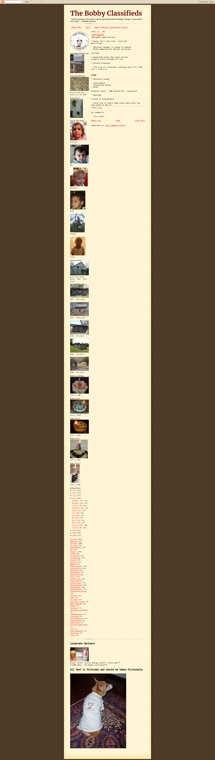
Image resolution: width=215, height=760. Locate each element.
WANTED (72, 564)
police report (75, 583)
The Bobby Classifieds (106, 13)
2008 (74, 535)
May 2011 (76, 518)
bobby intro (75, 622)
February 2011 (78, 525)
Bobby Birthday (76, 604)
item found (74, 581)
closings (73, 595)
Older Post (140, 121)
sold (72, 629)
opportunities (75, 568)
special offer (75, 620)
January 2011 (77, 528)
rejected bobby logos (79, 625)
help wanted (75, 572)
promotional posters (78, 591)
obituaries (74, 570)
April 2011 (76, 520)
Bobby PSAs (76, 27)
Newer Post (96, 121)
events (72, 554)
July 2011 (76, 513)
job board (74, 608)
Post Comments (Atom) (115, 126)
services (73, 543)
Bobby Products (76, 566)
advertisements (76, 585)
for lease (74, 599)
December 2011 (78, 501)
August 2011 (77, 510)
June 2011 (76, 515)
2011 (74, 498)
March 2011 (76, 523)
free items (74, 616)
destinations (75, 587)
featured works (76, 614)
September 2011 (78, 508)
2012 (74, 496)
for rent (73, 545)
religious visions (77, 602)
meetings (73, 541)
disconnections (76, 589)
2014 (74, 490)
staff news (74, 633)
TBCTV (87, 27)
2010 (74, 530)
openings (73, 551)
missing (73, 560)
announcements (75, 547)
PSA (71, 549)
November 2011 (78, 503)
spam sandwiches (76, 631)
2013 (74, 493)
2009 (74, 533)
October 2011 (77, 506)
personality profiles (79, 610)
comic (72, 597)
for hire (73, 562)
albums (72, 606)
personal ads (75, 558)
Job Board (97, 35)
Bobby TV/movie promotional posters (111, 27)
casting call (75, 579)
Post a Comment (99, 116)
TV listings (75, 556)
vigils (72, 635)
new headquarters (77, 618)
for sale (73, 539)
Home (118, 121)
